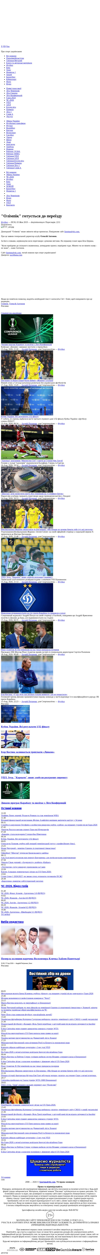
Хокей (9, 75)
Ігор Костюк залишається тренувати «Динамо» (28, 752)
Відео (8, 84)
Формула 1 (11, 72)
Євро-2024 (11, 98)
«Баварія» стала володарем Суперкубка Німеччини (23, 834)
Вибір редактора (12, 922)
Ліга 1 (9, 112)
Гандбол (10, 135)
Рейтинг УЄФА (13, 151)
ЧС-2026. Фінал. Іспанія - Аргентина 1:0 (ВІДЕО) (23, 893)
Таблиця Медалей (14, 60)
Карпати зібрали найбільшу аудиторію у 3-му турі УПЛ (25, 1047)
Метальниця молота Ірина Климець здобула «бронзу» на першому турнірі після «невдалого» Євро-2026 (47, 993)
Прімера (10, 109)
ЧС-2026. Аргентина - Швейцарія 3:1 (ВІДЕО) (21, 912)
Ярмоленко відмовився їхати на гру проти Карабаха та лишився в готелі (33, 613)
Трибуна (10, 147)
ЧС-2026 (10, 100)
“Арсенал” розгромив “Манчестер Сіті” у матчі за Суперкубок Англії (32, 460)
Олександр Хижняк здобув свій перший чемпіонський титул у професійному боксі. (38, 843)
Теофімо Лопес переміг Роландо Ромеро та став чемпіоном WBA (30, 815)
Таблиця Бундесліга (15, 161)
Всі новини (11, 56)
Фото (8, 82)
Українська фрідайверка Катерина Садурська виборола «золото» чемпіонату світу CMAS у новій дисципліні (49, 1019)
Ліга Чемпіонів (13, 91)
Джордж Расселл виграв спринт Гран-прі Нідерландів (25, 829)
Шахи (8, 140)
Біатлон (9, 130)
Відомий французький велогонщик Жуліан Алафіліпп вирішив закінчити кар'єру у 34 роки (41, 820)
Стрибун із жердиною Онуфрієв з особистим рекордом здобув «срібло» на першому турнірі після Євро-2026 (49, 825)
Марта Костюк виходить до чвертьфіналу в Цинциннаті (26, 1003)
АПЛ (8, 105)
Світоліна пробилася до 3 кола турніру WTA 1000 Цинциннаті (29, 1080)
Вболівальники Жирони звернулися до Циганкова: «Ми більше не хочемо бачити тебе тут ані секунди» (47, 529)
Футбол (9, 65)
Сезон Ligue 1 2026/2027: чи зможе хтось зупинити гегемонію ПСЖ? (31, 876)
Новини (9, 149)
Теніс (8, 70)
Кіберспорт (11, 79)
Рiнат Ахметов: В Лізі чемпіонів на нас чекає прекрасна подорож (30, 650)
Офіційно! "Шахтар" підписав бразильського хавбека (24, 853)
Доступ (9, 116)
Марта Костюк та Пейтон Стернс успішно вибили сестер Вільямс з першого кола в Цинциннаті (43, 1057)
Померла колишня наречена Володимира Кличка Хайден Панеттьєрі (40, 958)
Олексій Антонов (17, 304)
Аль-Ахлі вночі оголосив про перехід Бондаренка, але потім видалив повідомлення (38, 858)
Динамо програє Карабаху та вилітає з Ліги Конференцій (26, 344)
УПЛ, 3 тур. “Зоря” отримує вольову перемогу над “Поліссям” (29, 1085)
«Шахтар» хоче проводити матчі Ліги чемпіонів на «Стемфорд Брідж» (32, 494)
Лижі (8, 142)
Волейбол (10, 128)
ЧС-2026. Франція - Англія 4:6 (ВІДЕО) (18, 898)
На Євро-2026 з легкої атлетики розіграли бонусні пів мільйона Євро (32, 1052)
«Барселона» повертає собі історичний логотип (22, 881)
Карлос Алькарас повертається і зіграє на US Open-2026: (26, 872)
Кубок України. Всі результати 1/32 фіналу (20, 416)
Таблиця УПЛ (12, 156)
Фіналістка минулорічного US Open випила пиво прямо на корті (29, 1033)
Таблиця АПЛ (12, 158)
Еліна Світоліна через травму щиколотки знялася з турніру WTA (29, 1029)
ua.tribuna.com (16, 255)
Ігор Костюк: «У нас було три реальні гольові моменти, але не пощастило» (34, 694)
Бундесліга (11, 107)
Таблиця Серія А (13, 168)
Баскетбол (10, 77)
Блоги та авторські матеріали (19, 63)
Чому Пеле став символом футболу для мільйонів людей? (26, 1014)
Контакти (10, 205)
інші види (10, 144)
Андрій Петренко (29, 349)
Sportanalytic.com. (72, 231)
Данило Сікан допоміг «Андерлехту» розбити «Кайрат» (26, 862)
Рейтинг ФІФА (13, 154)
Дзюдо (9, 137)
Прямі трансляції (13, 88)
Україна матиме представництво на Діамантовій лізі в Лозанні (29, 1038)
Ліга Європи (11, 93)
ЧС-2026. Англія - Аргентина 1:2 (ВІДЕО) (19, 903)
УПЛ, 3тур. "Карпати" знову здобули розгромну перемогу (27, 577)
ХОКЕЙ (10, 186)
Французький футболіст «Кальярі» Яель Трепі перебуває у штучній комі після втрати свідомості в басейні (48, 1024)
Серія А (9, 114)
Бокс (8, 67)
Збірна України (13, 121)
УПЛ (8, 102)
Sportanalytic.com (13, 253)
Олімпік (4, 304)
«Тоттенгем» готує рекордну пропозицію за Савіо (23, 867)
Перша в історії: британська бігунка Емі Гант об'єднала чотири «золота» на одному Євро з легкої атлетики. (48, 1075)
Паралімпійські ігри (15, 58)
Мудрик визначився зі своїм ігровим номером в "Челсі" (25, 998)
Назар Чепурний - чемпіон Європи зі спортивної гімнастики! (28, 848)
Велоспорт (11, 133)
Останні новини (11, 808)
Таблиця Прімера (14, 163)
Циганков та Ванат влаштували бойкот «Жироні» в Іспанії (27, 380)
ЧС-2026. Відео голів (14, 886)
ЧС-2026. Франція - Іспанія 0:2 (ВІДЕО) (18, 907)
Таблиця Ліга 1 (13, 165)
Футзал (9, 126)
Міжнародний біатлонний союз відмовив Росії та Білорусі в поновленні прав (35, 1043)
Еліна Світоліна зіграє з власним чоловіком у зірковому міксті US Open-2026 (35, 1061)
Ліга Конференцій (14, 95)
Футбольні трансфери (16, 123)
